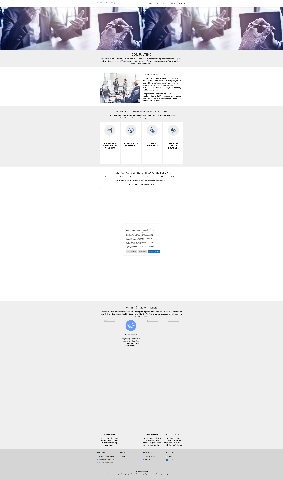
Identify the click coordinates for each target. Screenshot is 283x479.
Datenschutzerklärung (150, 456)
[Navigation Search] (184, 3)
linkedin (171, 460)
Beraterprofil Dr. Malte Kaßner (106, 456)
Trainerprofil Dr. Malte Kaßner (106, 459)
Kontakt (123, 456)
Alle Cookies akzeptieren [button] (154, 251)
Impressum (147, 459)
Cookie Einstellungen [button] (131, 251)
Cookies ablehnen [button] (142, 251)
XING (170, 456)
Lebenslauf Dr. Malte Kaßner (105, 462)
